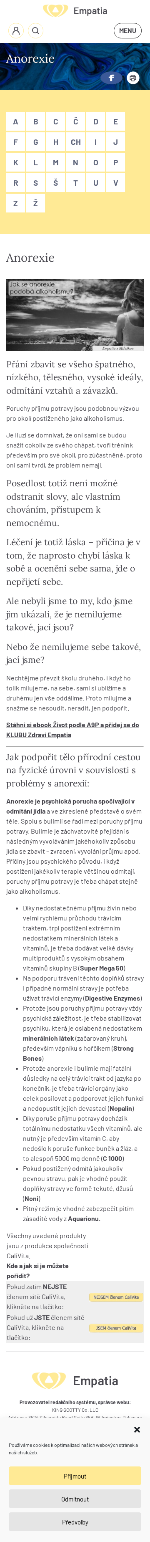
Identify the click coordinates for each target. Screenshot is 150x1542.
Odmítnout (75, 1499)
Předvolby (75, 1522)
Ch (76, 142)
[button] (137, 1428)
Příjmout (75, 1476)
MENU (127, 30)
